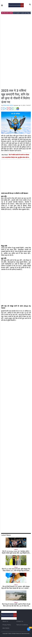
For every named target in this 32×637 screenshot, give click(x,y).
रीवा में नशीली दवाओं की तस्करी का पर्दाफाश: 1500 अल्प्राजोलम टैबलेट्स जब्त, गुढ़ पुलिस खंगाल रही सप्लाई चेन (16, 157)
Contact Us (19, 621)
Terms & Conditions (22, 625)
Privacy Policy (7, 625)
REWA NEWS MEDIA (8, 105)
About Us (5, 621)
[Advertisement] (16, 51)
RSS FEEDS (6, 628)
